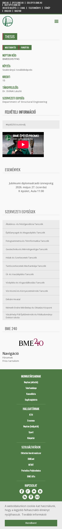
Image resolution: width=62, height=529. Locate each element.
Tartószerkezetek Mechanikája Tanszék (26, 265)
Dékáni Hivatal (13, 299)
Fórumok (7, 357)
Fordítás (25, 47)
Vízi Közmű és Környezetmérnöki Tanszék (27, 290)
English (7, 11)
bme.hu (5, 3)
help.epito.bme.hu (12, 5)
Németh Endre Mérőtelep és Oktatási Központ (29, 307)
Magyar (18, 11)
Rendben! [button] (31, 522)
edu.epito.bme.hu (34, 3)
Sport (31, 432)
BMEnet (31, 458)
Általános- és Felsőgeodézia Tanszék (24, 224)
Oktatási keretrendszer (31, 453)
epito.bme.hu (18, 3)
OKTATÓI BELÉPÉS (9, 8)
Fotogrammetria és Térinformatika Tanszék (27, 240)
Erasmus (31, 420)
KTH (31, 414)
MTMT (31, 464)
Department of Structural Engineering (24, 101)
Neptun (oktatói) (31, 382)
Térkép (47, 8)
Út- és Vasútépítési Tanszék (20, 274)
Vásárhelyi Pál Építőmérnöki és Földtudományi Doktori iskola (29, 316)
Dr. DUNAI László (12, 91)
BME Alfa (31, 476)
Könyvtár (31, 438)
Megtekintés (10, 47)
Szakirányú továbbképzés (17, 69)
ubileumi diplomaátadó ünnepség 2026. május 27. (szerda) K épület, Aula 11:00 (31, 187)
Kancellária (31, 393)
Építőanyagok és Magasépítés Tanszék (25, 232)
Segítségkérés (31, 399)
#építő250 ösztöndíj (15, 124)
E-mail (22, 8)
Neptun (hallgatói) (31, 426)
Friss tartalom (10, 360)
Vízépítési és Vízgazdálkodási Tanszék (25, 282)
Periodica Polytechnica (31, 470)
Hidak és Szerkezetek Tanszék (21, 257)
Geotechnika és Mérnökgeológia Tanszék (27, 249)
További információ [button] (34, 514)
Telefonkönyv (34, 8)
